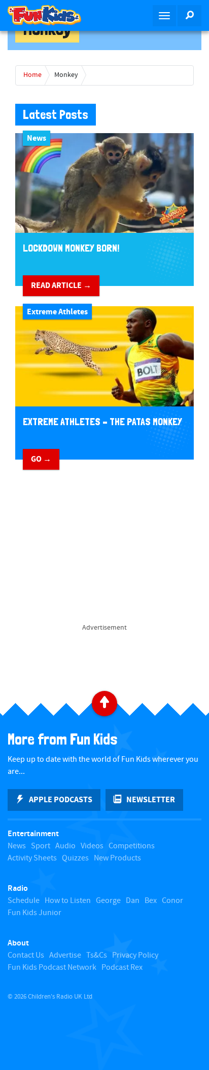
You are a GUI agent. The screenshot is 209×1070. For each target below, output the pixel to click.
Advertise (65, 955)
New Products (117, 858)
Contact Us (26, 955)
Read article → (61, 285)
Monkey (66, 74)
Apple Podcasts (60, 799)
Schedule (24, 900)
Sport (40, 846)
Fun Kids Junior (34, 913)
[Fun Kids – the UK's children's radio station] (52, 15)
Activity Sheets (32, 858)
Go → (41, 459)
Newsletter (150, 799)
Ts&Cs (96, 955)
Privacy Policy (135, 955)
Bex (151, 900)
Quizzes (75, 858)
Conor (172, 900)
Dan (133, 900)
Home (32, 74)
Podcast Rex (122, 967)
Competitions (132, 846)
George (108, 900)
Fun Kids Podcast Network (52, 967)
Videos (92, 846)
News (17, 846)
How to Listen (68, 900)
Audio (65, 846)
